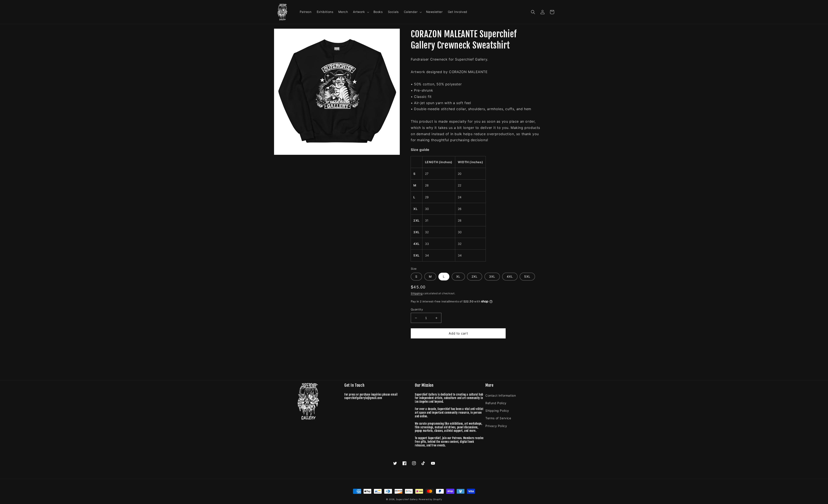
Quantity (417, 309)
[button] (360, 11)
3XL (492, 276)
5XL (527, 276)
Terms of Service (498, 418)
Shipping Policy (497, 410)
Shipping (417, 293)
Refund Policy (496, 403)
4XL (510, 276)
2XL (475, 276)
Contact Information (500, 395)
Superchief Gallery (407, 499)
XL (458, 276)
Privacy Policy (496, 426)
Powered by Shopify (430, 499)
